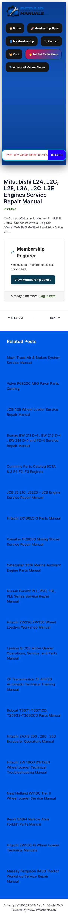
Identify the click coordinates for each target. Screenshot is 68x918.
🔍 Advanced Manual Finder (27, 67)
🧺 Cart (14, 54)
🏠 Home (15, 28)
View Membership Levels (32, 280)
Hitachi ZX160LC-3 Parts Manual (34, 518)
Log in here (47, 296)
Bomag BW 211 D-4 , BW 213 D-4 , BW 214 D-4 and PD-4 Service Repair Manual (34, 440)
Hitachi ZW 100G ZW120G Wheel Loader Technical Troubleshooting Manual (28, 767)
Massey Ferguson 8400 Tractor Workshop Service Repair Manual (33, 876)
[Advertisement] (34, 111)
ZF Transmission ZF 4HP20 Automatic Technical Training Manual (31, 684)
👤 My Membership (21, 41)
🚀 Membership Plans (45, 28)
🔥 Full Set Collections (43, 54)
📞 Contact (51, 41)
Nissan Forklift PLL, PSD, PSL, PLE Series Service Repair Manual (31, 596)
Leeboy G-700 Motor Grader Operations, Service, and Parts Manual (32, 653)
